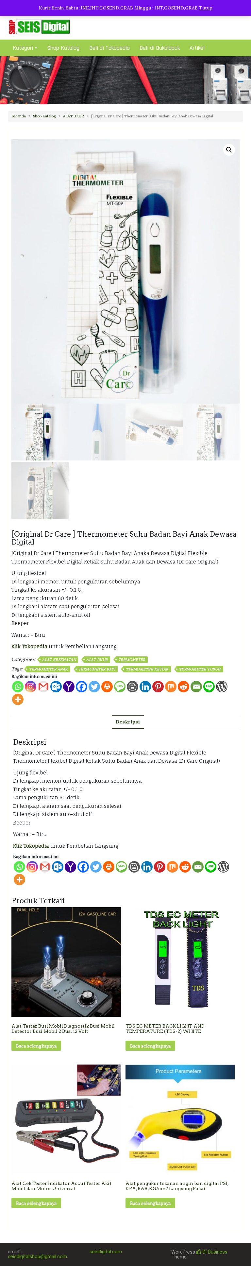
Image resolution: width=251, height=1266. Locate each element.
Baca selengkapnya (36, 1046)
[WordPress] (221, 686)
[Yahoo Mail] (69, 686)
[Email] (196, 686)
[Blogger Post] (132, 686)
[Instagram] (30, 686)
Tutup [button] (205, 8)
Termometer (131, 659)
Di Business (214, 1252)
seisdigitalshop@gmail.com (37, 1256)
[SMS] (120, 686)
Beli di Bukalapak (160, 48)
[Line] (209, 686)
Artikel (197, 48)
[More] (18, 699)
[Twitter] (94, 686)
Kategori (23, 48)
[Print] (107, 686)
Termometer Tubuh (200, 669)
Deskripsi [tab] (128, 722)
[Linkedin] (145, 686)
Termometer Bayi (97, 669)
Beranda (18, 116)
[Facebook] (81, 686)
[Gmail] (45, 867)
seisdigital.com (106, 1252)
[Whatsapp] (18, 686)
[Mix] (170, 686)
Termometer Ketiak (147, 669)
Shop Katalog (63, 48)
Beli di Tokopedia (109, 48)
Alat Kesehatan (59, 659)
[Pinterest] (158, 686)
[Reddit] (183, 686)
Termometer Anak (48, 669)
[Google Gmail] (43, 686)
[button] (229, 150)
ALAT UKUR (73, 116)
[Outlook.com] (56, 686)
